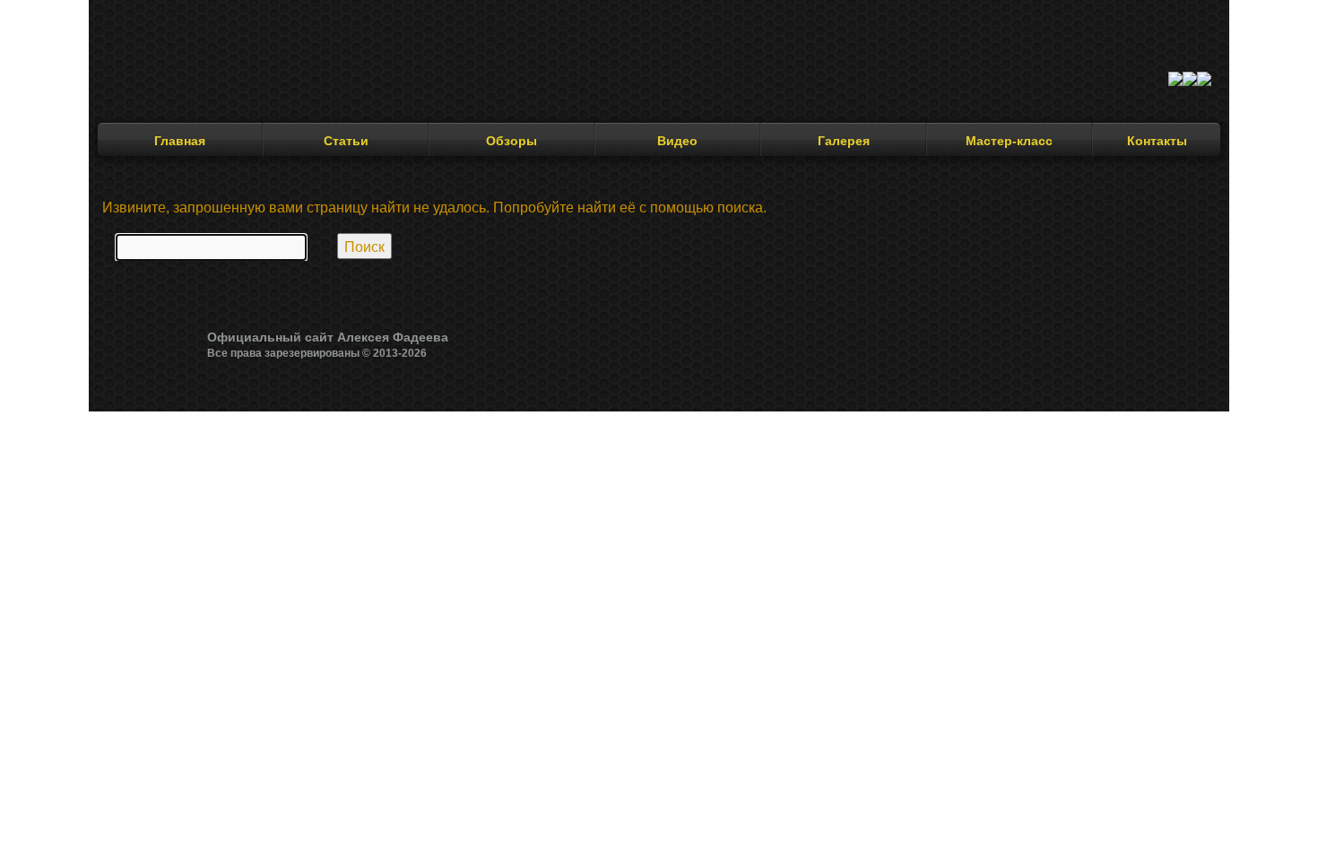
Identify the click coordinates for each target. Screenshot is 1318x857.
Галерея (844, 141)
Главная (179, 141)
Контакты (1157, 141)
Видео (677, 141)
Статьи (346, 141)
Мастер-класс (1009, 141)
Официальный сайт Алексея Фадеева (327, 337)
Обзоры (511, 141)
